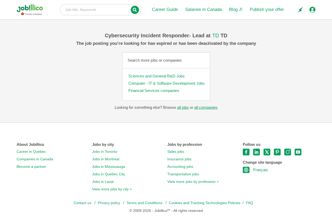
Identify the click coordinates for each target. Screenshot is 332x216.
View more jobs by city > (112, 189)
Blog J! (236, 9)
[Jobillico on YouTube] (298, 152)
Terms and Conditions (145, 203)
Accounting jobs (180, 167)
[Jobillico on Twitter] (267, 152)
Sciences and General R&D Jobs (156, 76)
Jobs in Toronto (104, 152)
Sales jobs (175, 152)
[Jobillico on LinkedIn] (256, 152)
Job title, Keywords (100, 9)
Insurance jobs (179, 159)
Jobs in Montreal (105, 159)
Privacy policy (109, 203)
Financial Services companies (153, 90)
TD (216, 35)
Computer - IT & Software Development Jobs (166, 83)
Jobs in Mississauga (108, 167)
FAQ (249, 203)
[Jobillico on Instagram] (287, 152)
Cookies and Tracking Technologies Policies (204, 203)
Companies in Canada (35, 159)
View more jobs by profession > (193, 182)
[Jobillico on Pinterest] (277, 152)
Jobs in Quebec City (108, 174)
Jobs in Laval (103, 182)
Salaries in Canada (203, 9)
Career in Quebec (31, 152)
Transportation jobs (183, 174)
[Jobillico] (32, 9)
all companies (206, 107)
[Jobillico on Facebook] (246, 152)
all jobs (183, 107)
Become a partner (31, 167)
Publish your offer (267, 9)
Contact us (83, 203)
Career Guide (165, 9)
